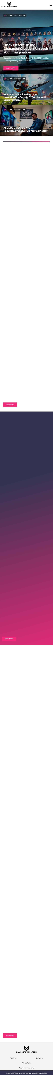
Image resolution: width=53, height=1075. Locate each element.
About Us (13, 1058)
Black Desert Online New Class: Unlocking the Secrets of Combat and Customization (24, 97)
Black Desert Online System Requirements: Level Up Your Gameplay (25, 129)
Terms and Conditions (26, 1068)
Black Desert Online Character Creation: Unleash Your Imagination (25, 48)
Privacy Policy (26, 1063)
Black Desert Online (16, 15)
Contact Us (39, 1058)
